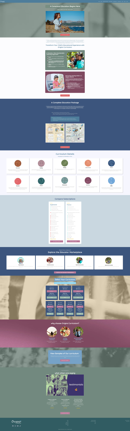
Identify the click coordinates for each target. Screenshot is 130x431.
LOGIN (127, 1)
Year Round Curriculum (105, 1)
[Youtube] (18, 426)
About (101, 1)
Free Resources (119, 1)
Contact (125, 1)
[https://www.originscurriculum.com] (2, 1)
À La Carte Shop (110, 1)
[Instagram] (15, 426)
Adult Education (115, 1)
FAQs (122, 1)
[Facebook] (13, 426)
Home (99, 1)
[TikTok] (20, 426)
